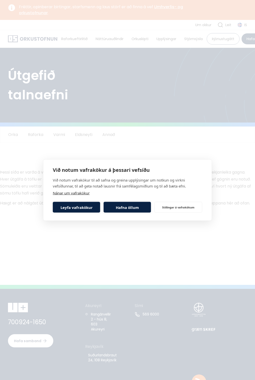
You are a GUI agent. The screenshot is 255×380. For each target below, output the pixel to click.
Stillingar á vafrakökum (178, 207)
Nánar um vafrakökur (71, 192)
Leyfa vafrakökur (77, 207)
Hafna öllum (127, 207)
